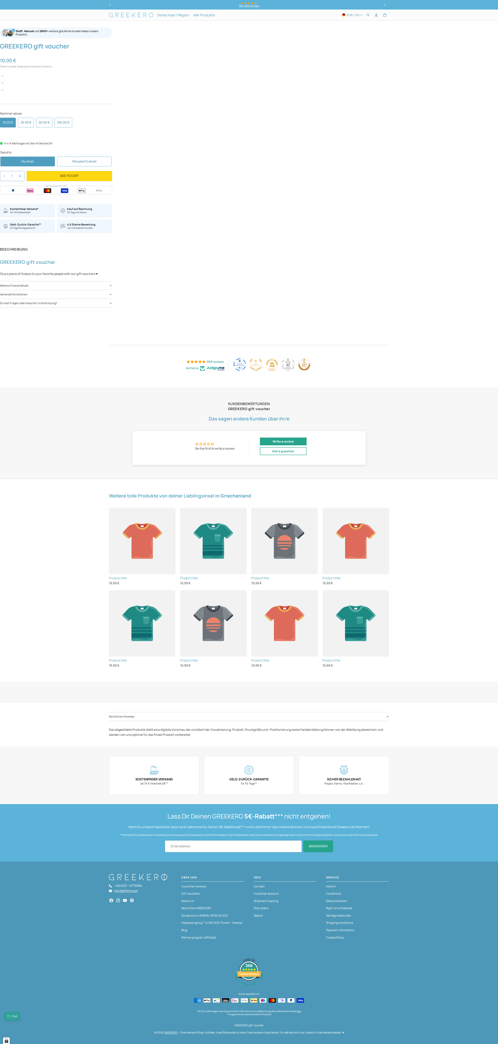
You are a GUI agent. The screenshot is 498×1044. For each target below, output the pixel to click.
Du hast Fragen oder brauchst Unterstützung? (28, 303)
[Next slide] (385, 5)
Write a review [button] (283, 441)
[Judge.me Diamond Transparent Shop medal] (239, 364)
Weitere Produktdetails (14, 285)
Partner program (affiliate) (198, 937)
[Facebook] (111, 900)
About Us (187, 901)
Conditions (333, 893)
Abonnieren (318, 846)
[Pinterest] (132, 900)
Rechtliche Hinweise (121, 716)
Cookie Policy (335, 937)
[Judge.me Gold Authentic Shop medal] (256, 364)
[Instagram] (118, 900)
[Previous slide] (110, 5)
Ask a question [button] (283, 451)
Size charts (261, 908)
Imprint (331, 886)
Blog (184, 930)
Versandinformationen (13, 294)
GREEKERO (171, 1032)
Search (258, 915)
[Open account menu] (376, 15)
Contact (259, 886)
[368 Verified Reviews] (249, 987)
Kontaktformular (126, 891)
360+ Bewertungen (249, 5)
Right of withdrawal (339, 908)
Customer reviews (193, 886)
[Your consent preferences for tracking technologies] (6, 1040)
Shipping (21, 66)
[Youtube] (125, 900)
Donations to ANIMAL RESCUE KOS (204, 915)
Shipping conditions (339, 923)
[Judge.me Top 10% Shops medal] (304, 364)
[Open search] (368, 15)
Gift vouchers (190, 893)
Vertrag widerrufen (338, 915)
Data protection (336, 901)
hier (299, 1011)
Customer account (266, 893)
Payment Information (340, 930)
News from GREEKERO (196, 908)
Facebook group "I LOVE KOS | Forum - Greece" (212, 923)
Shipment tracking (266, 901)
